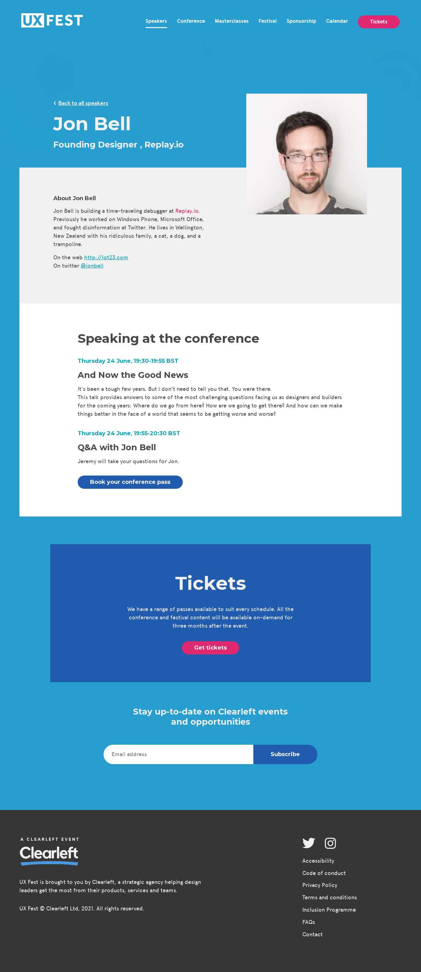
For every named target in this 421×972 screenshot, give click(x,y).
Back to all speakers (83, 103)
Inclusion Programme (329, 909)
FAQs (308, 922)
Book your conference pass (130, 482)
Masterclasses (232, 21)
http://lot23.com (106, 257)
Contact (312, 934)
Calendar (337, 21)
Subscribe (285, 754)
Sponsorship (301, 21)
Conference (191, 21)
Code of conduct (324, 873)
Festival (268, 21)
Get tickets (210, 647)
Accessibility (318, 860)
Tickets (378, 21)
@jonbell (92, 265)
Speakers (156, 21)
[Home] (52, 21)
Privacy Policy (319, 885)
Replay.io (186, 211)
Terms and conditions (329, 897)
